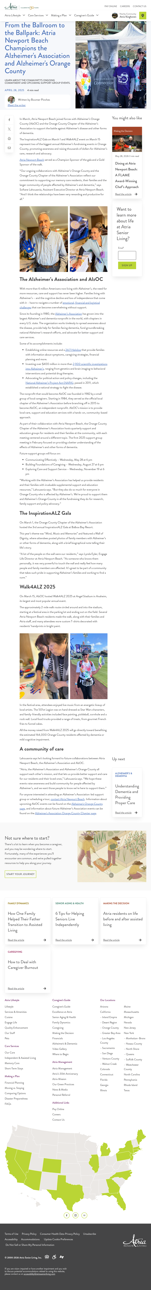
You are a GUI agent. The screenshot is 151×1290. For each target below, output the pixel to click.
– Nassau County (133, 1044)
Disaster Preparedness (16, 1098)
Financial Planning (14, 1083)
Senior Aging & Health (64, 1017)
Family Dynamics (61, 1022)
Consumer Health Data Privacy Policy (60, 1234)
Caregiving (57, 1028)
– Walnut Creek (108, 1064)
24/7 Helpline (73, 350)
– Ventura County (109, 1059)
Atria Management (62, 1068)
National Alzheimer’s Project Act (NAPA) (49, 383)
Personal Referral (61, 1095)
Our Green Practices (63, 1084)
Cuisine (9, 1017)
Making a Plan (59, 15)
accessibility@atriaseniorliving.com (39, 1274)
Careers (125, 6)
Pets (7, 1038)
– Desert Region (108, 1022)
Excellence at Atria (62, 1012)
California (105, 1012)
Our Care (10, 1053)
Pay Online (111, 6)
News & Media (60, 1090)
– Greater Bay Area (110, 1033)
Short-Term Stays (14, 1068)
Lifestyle (9, 1007)
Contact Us (139, 6)
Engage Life (11, 1022)
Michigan (129, 1017)
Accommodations (30, 1239)
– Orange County (109, 1028)
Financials (57, 1038)
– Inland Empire (108, 1017)
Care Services (36, 15)
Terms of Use (11, 1234)
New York (129, 1033)
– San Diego (106, 1053)
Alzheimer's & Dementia (64, 1044)
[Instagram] (75, 1215)
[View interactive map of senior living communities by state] (75, 1168)
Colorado (105, 1069)
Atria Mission (59, 1079)
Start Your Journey (20, 874)
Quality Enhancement (16, 1028)
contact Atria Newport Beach (68, 799)
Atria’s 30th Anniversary (65, 1074)
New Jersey (130, 1028)
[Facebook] (67, 1215)
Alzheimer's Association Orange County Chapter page (65, 813)
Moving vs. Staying (14, 1088)
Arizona (104, 1007)
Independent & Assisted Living (20, 1058)
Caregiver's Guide (84, 15)
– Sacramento (107, 1048)
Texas (126, 1090)
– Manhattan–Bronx (134, 1038)
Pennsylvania (130, 1080)
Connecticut (106, 1074)
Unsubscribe (89, 1234)
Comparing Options (15, 1093)
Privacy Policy (29, 1234)
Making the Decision (63, 1033)
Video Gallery (59, 1049)
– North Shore (131, 1049)
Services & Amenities (16, 1012)
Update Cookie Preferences (58, 1239)
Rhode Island (130, 1085)
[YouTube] (84, 1215)
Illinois (103, 1090)
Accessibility (11, 1239)
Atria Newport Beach (32, 160)
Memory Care (12, 1063)
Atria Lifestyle (13, 15)
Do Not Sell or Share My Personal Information (30, 1245)
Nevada (128, 1022)
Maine (127, 1007)
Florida (103, 1080)
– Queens (129, 1054)
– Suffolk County (133, 1059)
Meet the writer (17, 105)
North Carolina (132, 1074)
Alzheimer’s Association (68, 314)
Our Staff (10, 1033)
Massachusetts (131, 1012)
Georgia (104, 1085)
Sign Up (127, 265)
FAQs (8, 1104)
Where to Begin (60, 1054)
